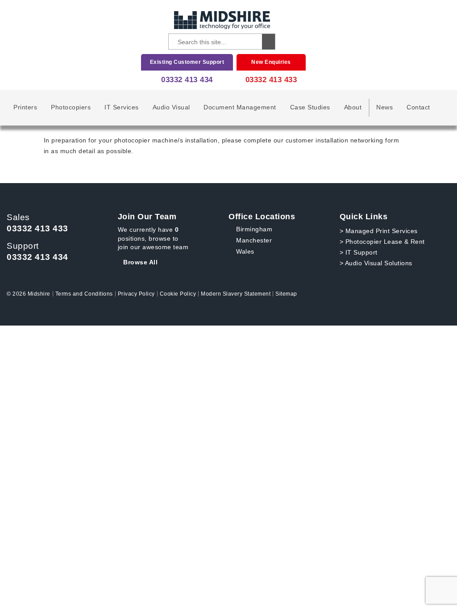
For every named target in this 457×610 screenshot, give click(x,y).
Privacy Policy (136, 294)
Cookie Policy (178, 294)
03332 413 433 (271, 79)
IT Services (121, 107)
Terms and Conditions (84, 294)
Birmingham (254, 229)
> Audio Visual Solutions (376, 263)
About (353, 107)
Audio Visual (171, 107)
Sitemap (286, 294)
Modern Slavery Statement (235, 294)
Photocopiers (71, 107)
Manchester (254, 240)
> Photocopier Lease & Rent (382, 241)
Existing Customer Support (187, 62)
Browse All (140, 262)
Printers (25, 107)
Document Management (240, 107)
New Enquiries (271, 62)
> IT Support (359, 252)
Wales (245, 251)
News (384, 107)
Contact (418, 107)
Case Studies (310, 107)
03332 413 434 (187, 79)
